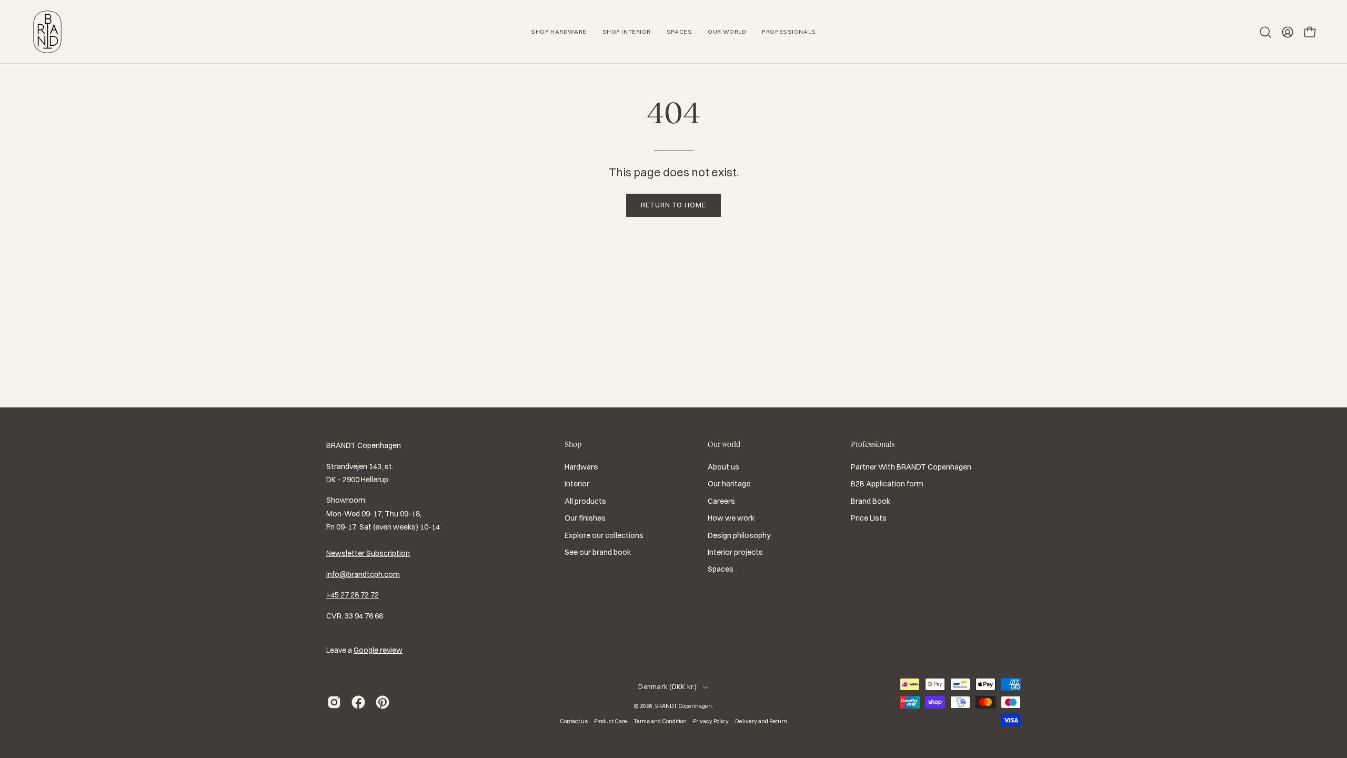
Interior (577, 484)
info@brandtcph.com (363, 574)
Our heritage (729, 484)
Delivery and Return (761, 721)
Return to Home (673, 205)
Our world (724, 444)
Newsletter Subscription (368, 553)
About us (723, 467)
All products (585, 501)
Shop (573, 444)
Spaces (720, 569)
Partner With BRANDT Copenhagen (911, 467)
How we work (731, 518)
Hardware (581, 467)
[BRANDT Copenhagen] (47, 32)
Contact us (574, 721)
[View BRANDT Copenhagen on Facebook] (358, 702)
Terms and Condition (660, 721)
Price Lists (869, 518)
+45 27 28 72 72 (352, 595)
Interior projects (735, 552)
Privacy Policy (711, 721)
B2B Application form (887, 484)
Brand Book (870, 501)
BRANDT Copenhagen (683, 706)
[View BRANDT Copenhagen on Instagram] (334, 702)
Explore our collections (604, 535)
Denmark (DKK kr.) (667, 687)
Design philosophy (739, 535)
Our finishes (585, 518)
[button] (1265, 32)
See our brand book (598, 552)
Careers (721, 501)
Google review (378, 650)
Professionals (872, 444)
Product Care (610, 721)
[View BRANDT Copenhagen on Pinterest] (382, 702)
